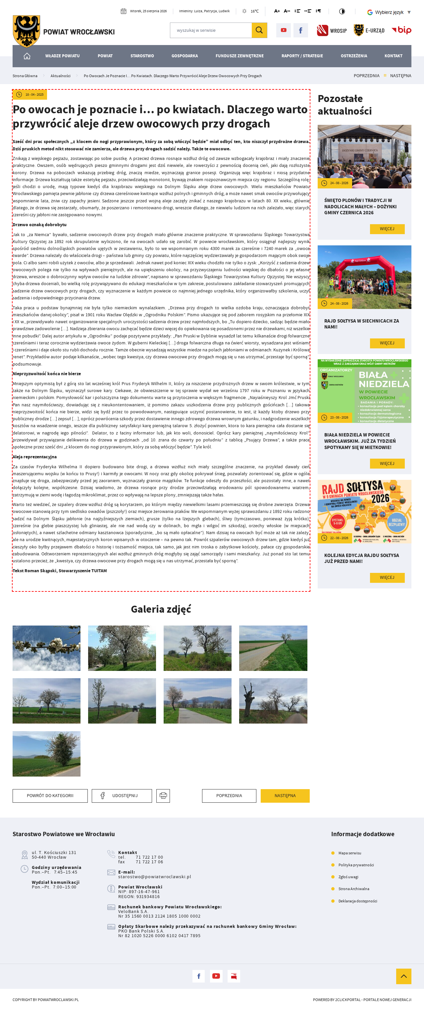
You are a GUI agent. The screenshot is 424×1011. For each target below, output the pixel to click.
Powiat (105, 56)
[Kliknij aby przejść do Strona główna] (27, 56)
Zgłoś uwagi (348, 877)
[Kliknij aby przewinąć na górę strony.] (403, 976)
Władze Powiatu (62, 56)
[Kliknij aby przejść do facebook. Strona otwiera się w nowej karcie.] (300, 30)
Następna (400, 75)
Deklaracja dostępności (358, 901)
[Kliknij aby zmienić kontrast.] (342, 11)
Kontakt (393, 56)
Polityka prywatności (356, 865)
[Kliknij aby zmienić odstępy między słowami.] (308, 12)
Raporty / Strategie (302, 56)
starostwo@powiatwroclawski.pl (154, 877)
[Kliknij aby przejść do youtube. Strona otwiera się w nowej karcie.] (283, 30)
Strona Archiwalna (354, 888)
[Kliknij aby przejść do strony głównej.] (64, 31)
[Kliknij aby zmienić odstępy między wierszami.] (297, 12)
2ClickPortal (348, 999)
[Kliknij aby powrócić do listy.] (385, 75)
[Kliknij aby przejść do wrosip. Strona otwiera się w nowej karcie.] (332, 30)
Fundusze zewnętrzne (240, 56)
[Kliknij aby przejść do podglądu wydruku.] (163, 796)
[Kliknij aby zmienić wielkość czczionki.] (277, 12)
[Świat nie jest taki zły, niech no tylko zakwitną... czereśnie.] (46, 648)
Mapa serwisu (350, 853)
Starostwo (142, 56)
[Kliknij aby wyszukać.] (259, 30)
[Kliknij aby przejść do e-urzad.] (369, 30)
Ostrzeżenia (354, 56)
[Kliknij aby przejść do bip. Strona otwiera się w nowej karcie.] (401, 30)
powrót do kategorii (50, 795)
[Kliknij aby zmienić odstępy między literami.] (287, 12)
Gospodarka (185, 56)
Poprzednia (367, 75)
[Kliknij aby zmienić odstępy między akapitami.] (318, 12)
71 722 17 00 (149, 857)
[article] (365, 182)
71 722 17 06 (149, 862)
